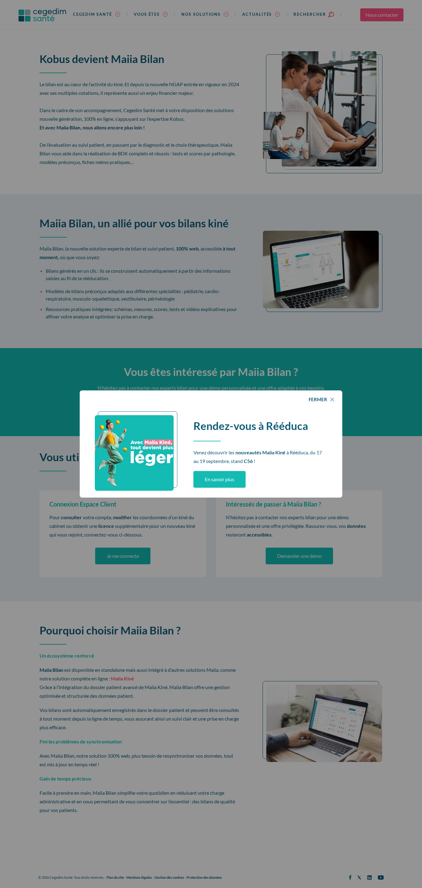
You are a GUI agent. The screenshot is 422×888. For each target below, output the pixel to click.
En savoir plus (219, 479)
